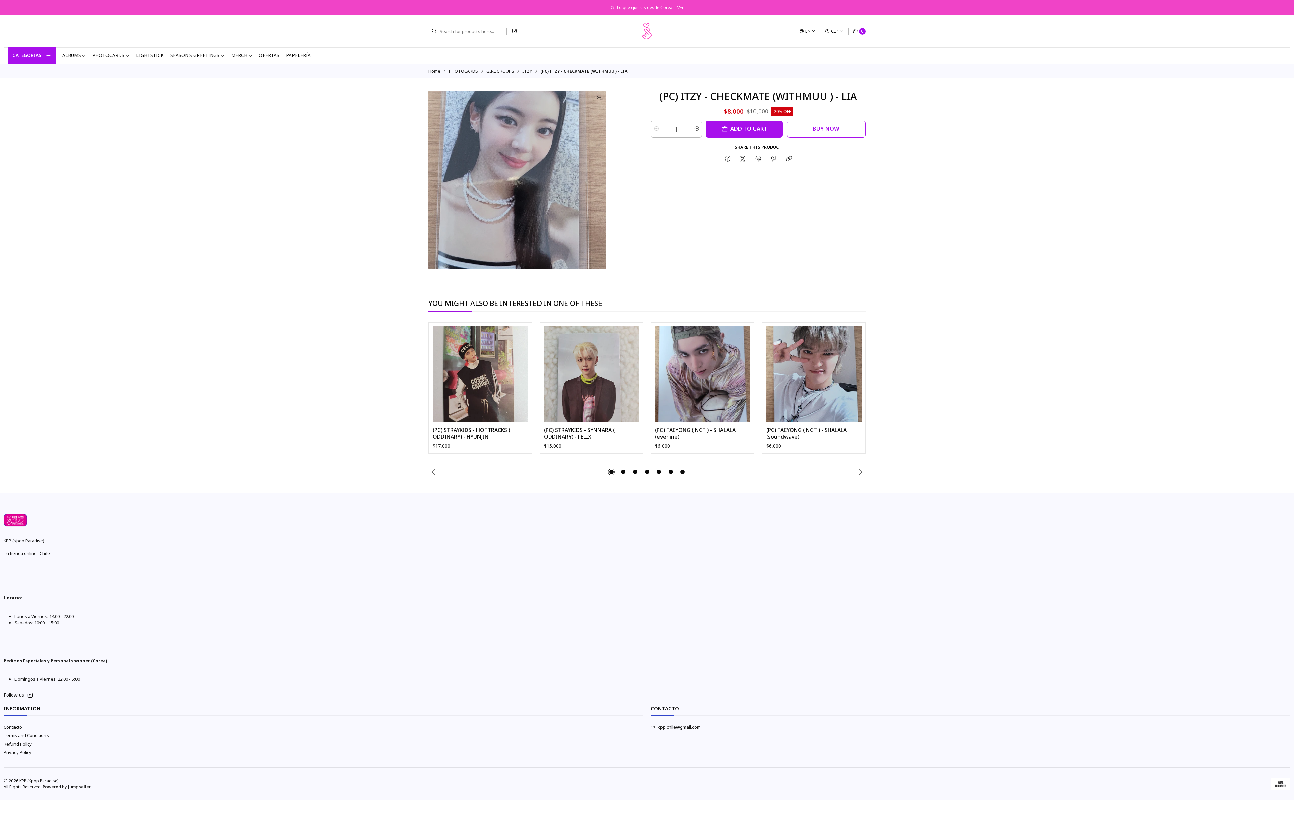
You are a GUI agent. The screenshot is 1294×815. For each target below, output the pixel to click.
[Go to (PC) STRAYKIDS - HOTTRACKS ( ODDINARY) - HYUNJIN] (480, 374)
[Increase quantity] (696, 129)
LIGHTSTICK (150, 55)
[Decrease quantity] (656, 129)
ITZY (527, 71)
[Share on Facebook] (727, 158)
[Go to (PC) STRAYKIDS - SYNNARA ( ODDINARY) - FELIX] (591, 374)
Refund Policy (18, 744)
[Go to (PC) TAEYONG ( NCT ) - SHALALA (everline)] (702, 374)
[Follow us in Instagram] (514, 31)
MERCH (239, 55)
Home (434, 71)
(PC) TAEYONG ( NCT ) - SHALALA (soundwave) (806, 433)
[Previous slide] (433, 472)
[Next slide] (861, 472)
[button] (611, 472)
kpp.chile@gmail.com (679, 727)
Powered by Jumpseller (67, 787)
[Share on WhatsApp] (758, 158)
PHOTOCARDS (108, 55)
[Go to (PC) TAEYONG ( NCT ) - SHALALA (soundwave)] (814, 374)
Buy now (826, 129)
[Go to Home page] (647, 31)
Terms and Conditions (26, 735)
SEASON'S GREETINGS (194, 55)
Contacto (13, 727)
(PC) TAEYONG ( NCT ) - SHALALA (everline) (695, 433)
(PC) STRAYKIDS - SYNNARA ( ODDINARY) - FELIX (579, 433)
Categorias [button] (26, 55)
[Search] (434, 31)
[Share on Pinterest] (773, 158)
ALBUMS (71, 55)
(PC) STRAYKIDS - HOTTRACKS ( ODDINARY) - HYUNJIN (471, 433)
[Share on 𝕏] (743, 158)
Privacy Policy (17, 752)
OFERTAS (269, 55)
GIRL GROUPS (500, 71)
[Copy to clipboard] (789, 158)
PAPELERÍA (298, 55)
